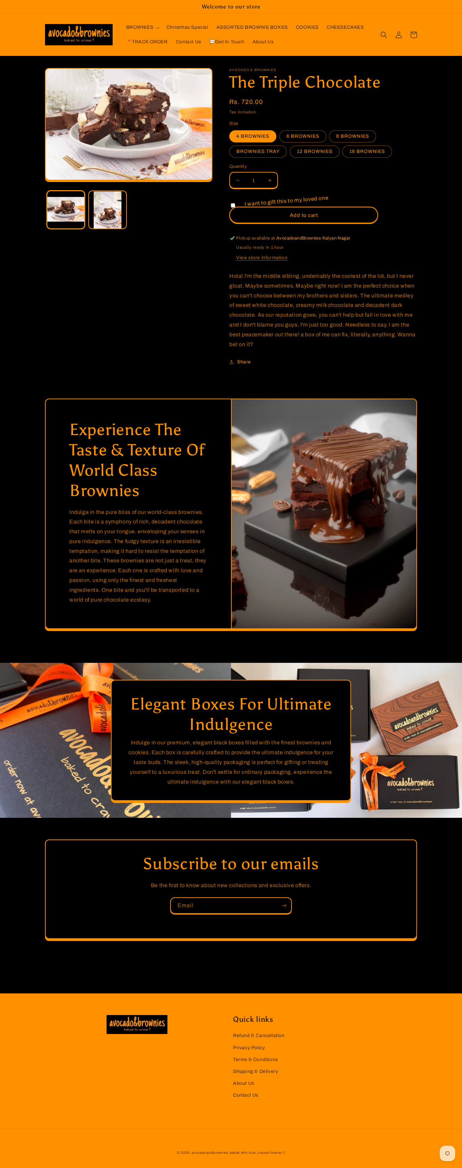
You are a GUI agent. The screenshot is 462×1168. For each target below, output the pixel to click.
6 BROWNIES (302, 136)
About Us (243, 1083)
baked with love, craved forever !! (257, 1152)
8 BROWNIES (352, 136)
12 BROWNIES (314, 151)
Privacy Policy (249, 1047)
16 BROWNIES (367, 151)
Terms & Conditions (255, 1059)
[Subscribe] (283, 905)
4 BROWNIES (252, 136)
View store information (261, 257)
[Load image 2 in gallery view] (107, 210)
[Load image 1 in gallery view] (66, 210)
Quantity (238, 166)
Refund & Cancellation (259, 1035)
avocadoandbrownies (210, 1152)
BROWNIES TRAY (258, 151)
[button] (142, 27)
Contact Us (245, 1095)
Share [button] (244, 361)
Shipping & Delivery (255, 1071)
